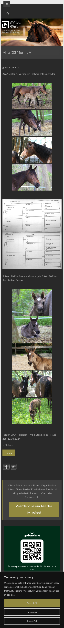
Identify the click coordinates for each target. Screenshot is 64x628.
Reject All (32, 620)
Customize (32, 611)
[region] (32, 599)
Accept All (32, 603)
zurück (9, 453)
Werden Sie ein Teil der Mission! (34, 509)
